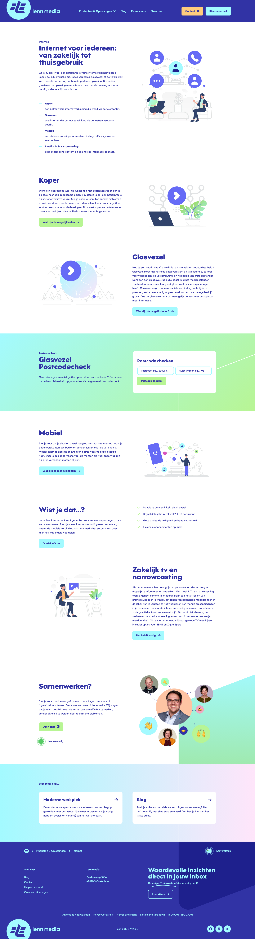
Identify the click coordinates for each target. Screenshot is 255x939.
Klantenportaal (218, 11)
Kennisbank (138, 11)
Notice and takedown (152, 914)
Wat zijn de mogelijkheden (59, 222)
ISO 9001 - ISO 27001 (180, 914)
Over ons (156, 11)
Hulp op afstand (33, 887)
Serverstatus (223, 850)
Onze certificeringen (36, 892)
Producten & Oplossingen (95, 11)
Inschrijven (158, 894)
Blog (123, 11)
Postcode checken (151, 380)
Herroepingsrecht (127, 914)
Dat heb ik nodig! (146, 635)
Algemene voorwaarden (76, 914)
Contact (190, 11)
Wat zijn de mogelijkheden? (153, 311)
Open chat (49, 726)
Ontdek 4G (49, 543)
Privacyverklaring (103, 914)
